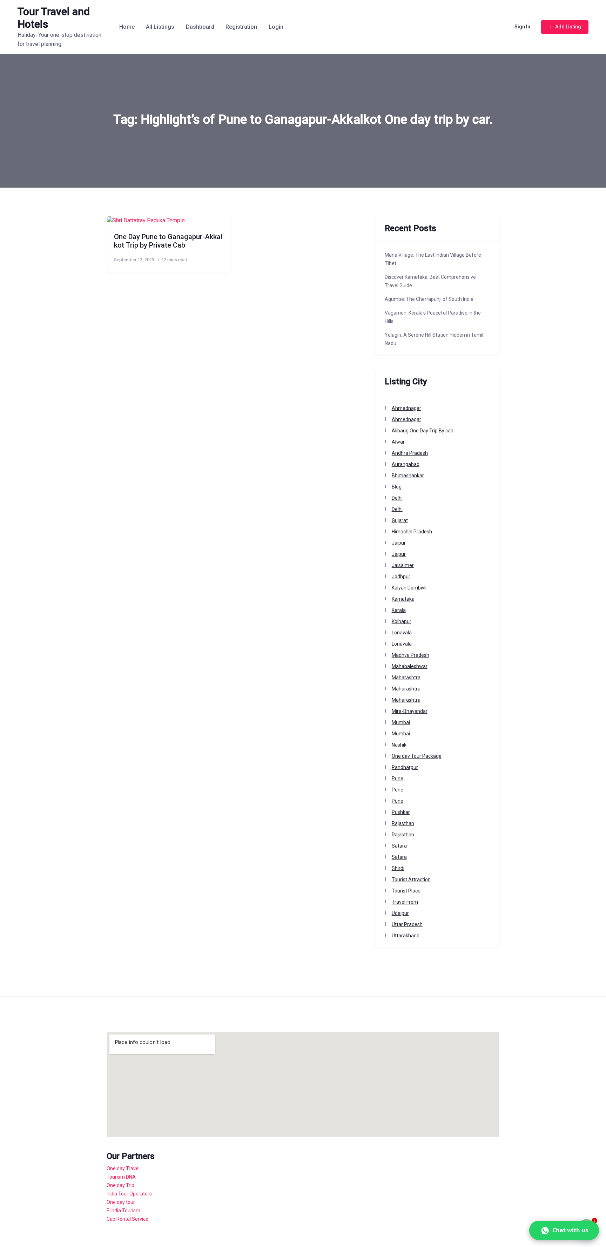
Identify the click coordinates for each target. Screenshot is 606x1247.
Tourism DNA (121, 1177)
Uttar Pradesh (407, 924)
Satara (399, 846)
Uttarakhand (405, 935)
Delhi (397, 498)
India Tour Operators (129, 1194)
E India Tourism (123, 1210)
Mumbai (401, 722)
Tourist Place (406, 891)
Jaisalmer (403, 565)
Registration (241, 26)
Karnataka (403, 599)
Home (127, 26)
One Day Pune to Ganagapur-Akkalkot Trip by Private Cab (168, 240)
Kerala (399, 610)
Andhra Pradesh (410, 453)
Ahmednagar (406, 408)
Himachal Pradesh (412, 531)
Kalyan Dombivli (409, 588)
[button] (564, 1230)
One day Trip (120, 1185)
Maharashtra (406, 677)
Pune (397, 778)
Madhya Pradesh (410, 655)
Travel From (405, 902)
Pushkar (401, 812)
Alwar (398, 442)
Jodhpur (401, 576)
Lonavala (402, 632)
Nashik (399, 745)
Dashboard (200, 26)
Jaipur (399, 543)
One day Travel (123, 1168)
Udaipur (400, 913)
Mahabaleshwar (409, 666)
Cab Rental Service (127, 1219)
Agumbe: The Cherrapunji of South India (429, 299)
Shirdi (398, 868)
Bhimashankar (408, 475)
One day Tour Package (417, 756)
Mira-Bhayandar (409, 711)
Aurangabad (405, 464)
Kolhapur (401, 621)
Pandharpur (405, 767)
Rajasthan (403, 823)
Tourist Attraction (411, 879)
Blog (397, 487)
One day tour (121, 1202)
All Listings (160, 26)
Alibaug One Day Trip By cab (422, 430)
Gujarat (400, 520)
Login (276, 26)
